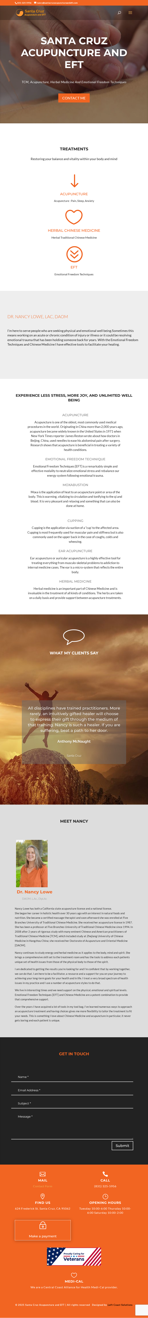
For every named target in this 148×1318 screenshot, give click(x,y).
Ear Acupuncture (75, 551)
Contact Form (42, 1186)
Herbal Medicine (75, 581)
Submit (122, 1146)
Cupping (75, 521)
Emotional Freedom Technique (75, 459)
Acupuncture (74, 194)
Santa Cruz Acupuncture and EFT (74, 53)
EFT (74, 267)
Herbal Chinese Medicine (74, 230)
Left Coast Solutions (120, 1304)
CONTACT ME (74, 98)
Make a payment (42, 1236)
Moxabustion (75, 485)
